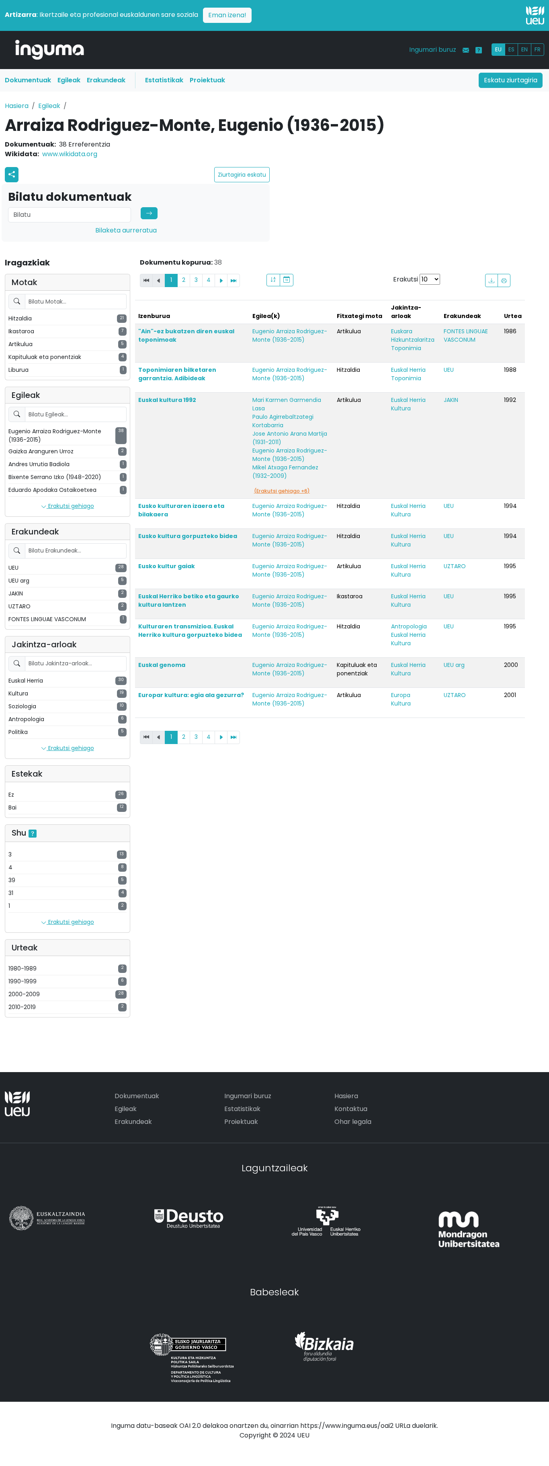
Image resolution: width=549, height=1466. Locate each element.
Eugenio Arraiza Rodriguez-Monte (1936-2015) (289, 335)
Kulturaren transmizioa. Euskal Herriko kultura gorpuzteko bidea (190, 630)
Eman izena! (227, 15)
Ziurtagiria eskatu (242, 175)
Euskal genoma (161, 665)
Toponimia (406, 348)
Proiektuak (207, 80)
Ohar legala (352, 1121)
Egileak (68, 80)
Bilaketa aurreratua (126, 230)
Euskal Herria (408, 370)
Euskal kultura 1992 (167, 400)
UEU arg (454, 665)
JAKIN (451, 400)
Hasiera (17, 105)
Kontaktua (350, 1108)
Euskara (401, 331)
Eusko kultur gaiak (166, 566)
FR (538, 49)
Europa (400, 695)
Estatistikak (164, 80)
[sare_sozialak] (11, 174)
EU (498, 49)
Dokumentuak (28, 80)
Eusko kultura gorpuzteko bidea (187, 536)
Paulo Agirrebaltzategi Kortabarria (282, 421)
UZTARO (455, 566)
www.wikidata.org (69, 154)
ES (511, 49)
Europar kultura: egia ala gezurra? (191, 695)
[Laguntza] (478, 50)
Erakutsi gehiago (70, 506)
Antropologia (409, 626)
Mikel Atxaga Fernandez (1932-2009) (285, 471)
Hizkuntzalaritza (412, 340)
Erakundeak (106, 80)
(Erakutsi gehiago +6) (282, 490)
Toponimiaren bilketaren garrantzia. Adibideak (177, 374)
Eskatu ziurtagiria (510, 80)
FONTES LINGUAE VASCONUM (466, 335)
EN (524, 49)
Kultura (401, 408)
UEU (449, 370)
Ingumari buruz (432, 49)
